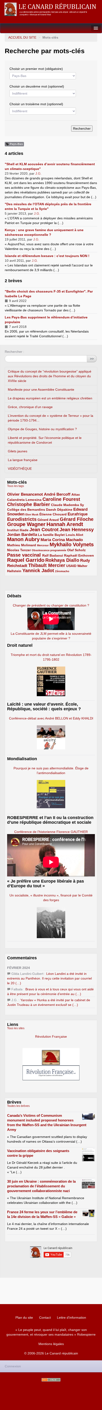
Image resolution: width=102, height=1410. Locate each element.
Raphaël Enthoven (79, 555)
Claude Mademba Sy (67, 505)
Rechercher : (14, 352)
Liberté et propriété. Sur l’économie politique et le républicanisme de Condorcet (45, 440)
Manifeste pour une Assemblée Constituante (41, 389)
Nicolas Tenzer (19, 550)
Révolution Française (51, 1036)
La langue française (22, 460)
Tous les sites (15, 1028)
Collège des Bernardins (26, 509)
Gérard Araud (48, 520)
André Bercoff (57, 494)
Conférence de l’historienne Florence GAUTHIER (51, 832)
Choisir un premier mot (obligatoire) (36, 69)
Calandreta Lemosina (24, 500)
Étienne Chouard (53, 514)
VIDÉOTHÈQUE (20, 468)
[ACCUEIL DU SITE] (51, 9)
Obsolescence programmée (49, 550)
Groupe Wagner (26, 524)
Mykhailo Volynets (72, 544)
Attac (75, 494)
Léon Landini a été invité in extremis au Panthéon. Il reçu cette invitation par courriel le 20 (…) (49, 978)
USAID (71, 566)
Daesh (51, 509)
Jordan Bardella (22, 534)
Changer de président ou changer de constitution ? (51, 605)
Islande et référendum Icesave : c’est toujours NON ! (47, 256)
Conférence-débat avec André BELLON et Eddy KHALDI (51, 718)
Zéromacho (62, 571)
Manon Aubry (23, 539)
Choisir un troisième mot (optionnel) (36, 104)
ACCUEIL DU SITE (22, 37)
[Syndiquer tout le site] (51, 1380)
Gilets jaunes (17, 451)
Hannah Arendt (64, 524)
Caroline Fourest (61, 499)
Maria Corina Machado (62, 540)
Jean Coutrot (44, 529)
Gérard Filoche (76, 519)
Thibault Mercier (46, 565)
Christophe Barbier (28, 504)
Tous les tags (15, 486)
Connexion (13, 1366)
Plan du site (24, 1317)
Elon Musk (31, 514)
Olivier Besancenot (25, 494)
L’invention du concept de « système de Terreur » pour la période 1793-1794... (50, 418)
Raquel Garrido (25, 560)
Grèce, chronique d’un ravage (30, 407)
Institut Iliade (17, 530)
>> (92, 359)
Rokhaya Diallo (62, 560)
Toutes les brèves (18, 1106)
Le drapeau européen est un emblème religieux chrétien (50, 398)
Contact (45, 1317)
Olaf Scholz (76, 550)
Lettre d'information (71, 1317)
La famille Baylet (51, 535)
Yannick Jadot (38, 570)
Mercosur (43, 545)
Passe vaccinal (24, 555)
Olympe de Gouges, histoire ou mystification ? (42, 429)
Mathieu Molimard (21, 545)
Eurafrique (78, 514)
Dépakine (64, 509)
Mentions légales (51, 1344)
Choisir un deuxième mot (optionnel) (36, 86)
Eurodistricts (22, 519)
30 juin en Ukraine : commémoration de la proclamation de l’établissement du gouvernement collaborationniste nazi (41, 1186)
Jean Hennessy (77, 529)
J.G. (38, 173)
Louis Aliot (74, 535)
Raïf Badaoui (52, 555)
